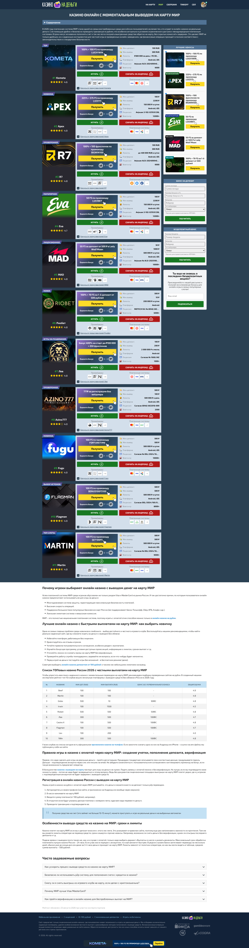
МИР (161, 4)
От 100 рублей (85, 917)
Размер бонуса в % (173, 192)
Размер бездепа (171, 234)
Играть (94, 74)
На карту (150, 4)
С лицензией (69, 917)
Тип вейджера (170, 206)
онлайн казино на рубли (164, 618)
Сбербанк (172, 4)
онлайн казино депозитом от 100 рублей (81, 664)
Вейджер (168, 200)
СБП (194, 4)
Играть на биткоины (132, 917)
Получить (195, 63)
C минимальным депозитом (107, 917)
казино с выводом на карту (70, 770)
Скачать (137, 74)
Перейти (159, 943)
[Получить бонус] (204, 4)
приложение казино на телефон (107, 744)
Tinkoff (184, 4)
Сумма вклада (171, 185)
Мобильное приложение (49, 917)
